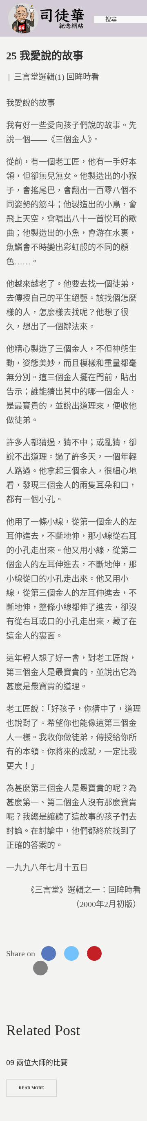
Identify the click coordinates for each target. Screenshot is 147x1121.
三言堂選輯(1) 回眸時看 (56, 76)
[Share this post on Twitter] (71, 953)
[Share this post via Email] (40, 968)
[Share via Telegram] (17, 968)
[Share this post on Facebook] (48, 953)
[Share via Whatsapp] (117, 953)
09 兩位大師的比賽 (37, 1062)
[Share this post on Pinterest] (94, 953)
